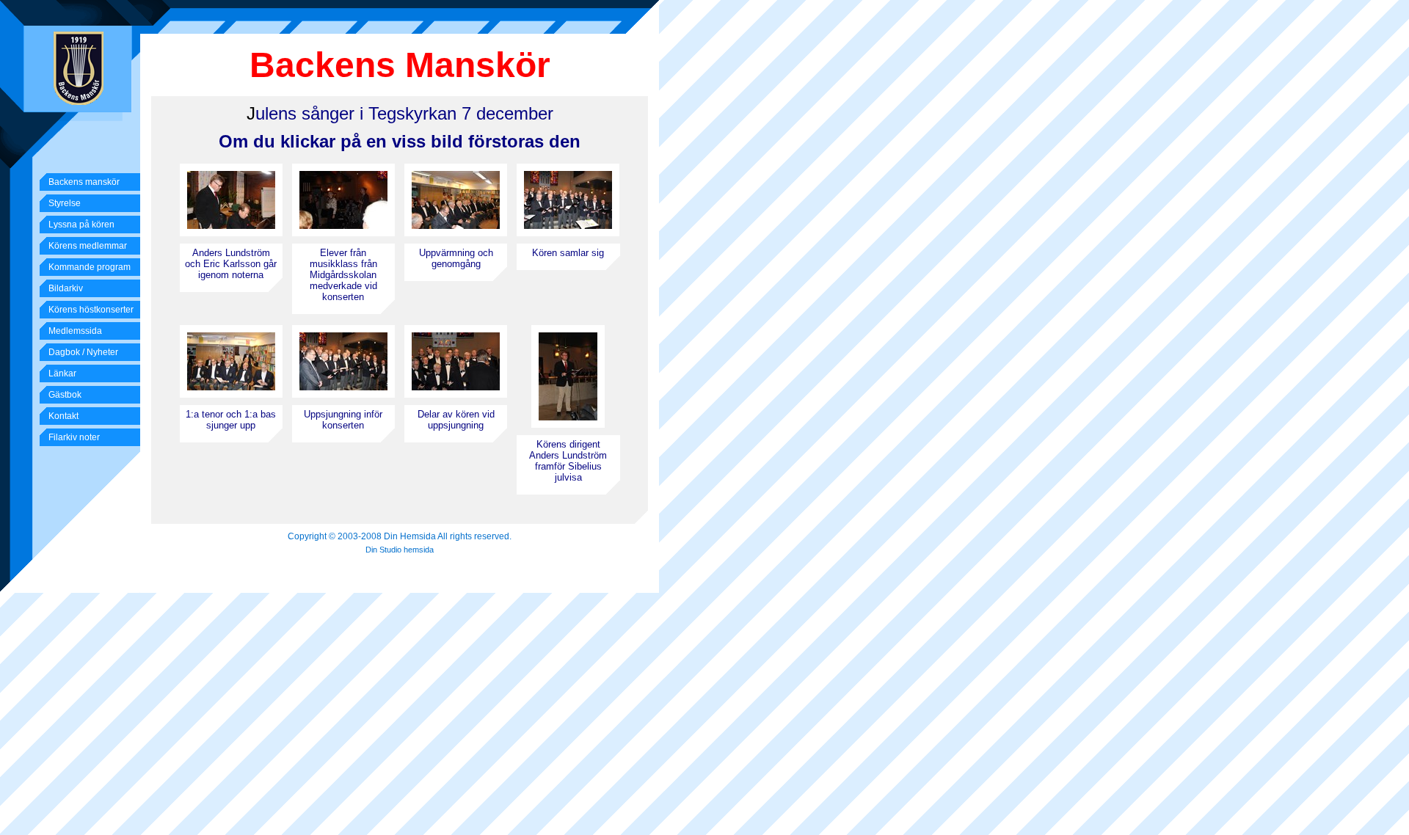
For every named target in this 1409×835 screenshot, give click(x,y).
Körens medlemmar (87, 246)
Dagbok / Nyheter (83, 352)
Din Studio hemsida (399, 549)
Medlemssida (75, 331)
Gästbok (64, 395)
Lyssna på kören (81, 224)
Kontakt (63, 416)
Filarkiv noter (74, 437)
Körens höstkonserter (91, 310)
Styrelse (64, 203)
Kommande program (89, 267)
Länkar (62, 373)
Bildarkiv (65, 288)
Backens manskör (84, 182)
